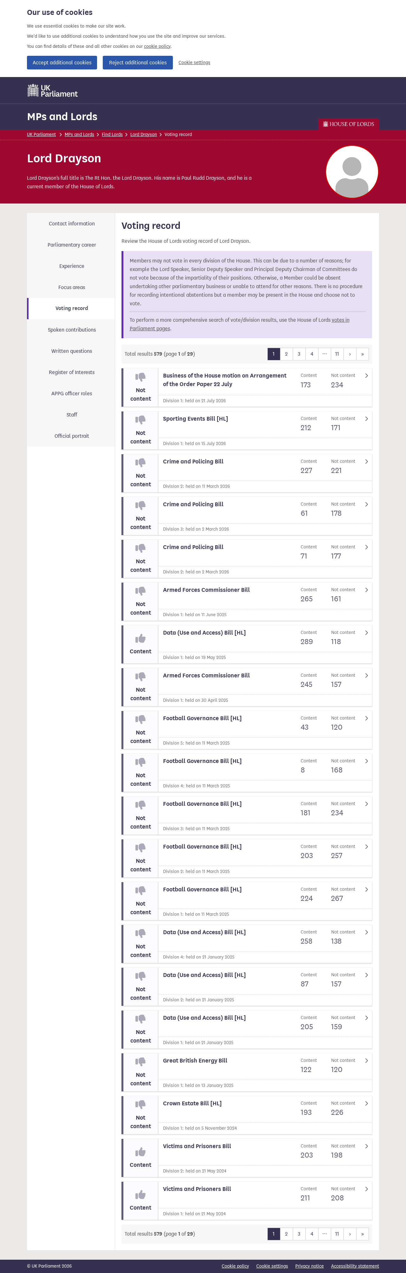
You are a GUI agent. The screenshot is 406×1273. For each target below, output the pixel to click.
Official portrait (72, 436)
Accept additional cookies (62, 63)
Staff (72, 415)
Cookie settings (194, 62)
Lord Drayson (143, 134)
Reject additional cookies (138, 63)
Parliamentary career (72, 245)
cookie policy (157, 46)
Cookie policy (235, 1266)
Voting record (72, 308)
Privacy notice (309, 1266)
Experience (71, 266)
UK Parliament (41, 134)
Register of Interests (72, 372)
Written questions (71, 351)
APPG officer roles (71, 394)
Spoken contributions (72, 330)
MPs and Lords (62, 116)
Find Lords (112, 134)
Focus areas (71, 287)
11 (337, 354)
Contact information (72, 224)
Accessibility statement (355, 1266)
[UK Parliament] (53, 90)
